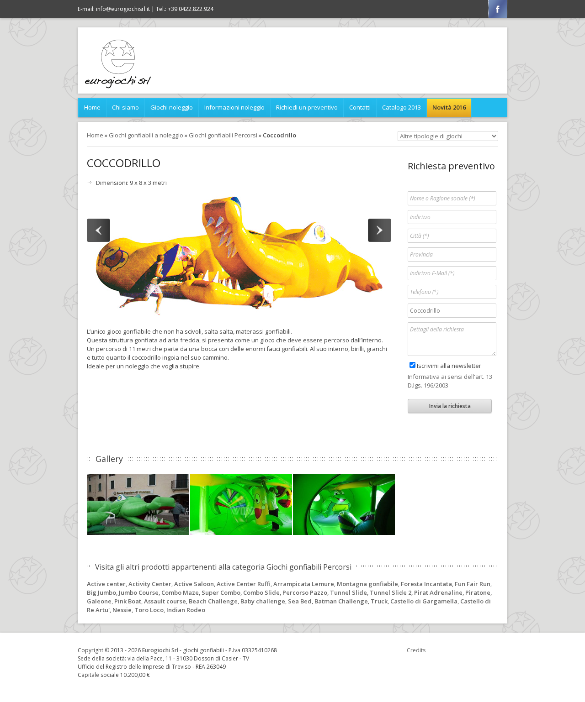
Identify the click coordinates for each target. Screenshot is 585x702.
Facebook (498, 9)
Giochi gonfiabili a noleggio (146, 135)
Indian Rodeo (185, 610)
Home (92, 107)
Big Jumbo (101, 592)
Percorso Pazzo (304, 592)
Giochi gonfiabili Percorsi (223, 135)
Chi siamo (125, 107)
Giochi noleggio (171, 107)
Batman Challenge (341, 601)
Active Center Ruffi (244, 584)
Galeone (99, 601)
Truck (379, 601)
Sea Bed (300, 601)
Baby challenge (262, 601)
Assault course (165, 601)
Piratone (477, 592)
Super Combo (221, 592)
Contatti (360, 107)
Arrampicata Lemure (303, 584)
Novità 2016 (449, 107)
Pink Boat (127, 601)
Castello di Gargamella (423, 601)
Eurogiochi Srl (160, 650)
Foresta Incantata (426, 584)
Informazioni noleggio (234, 107)
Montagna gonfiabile (367, 584)
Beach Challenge (213, 601)
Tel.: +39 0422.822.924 (184, 9)
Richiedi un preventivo (307, 107)
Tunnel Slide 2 (390, 592)
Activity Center (149, 584)
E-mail (114, 9)
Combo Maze (180, 592)
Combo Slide (261, 592)
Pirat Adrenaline (438, 592)
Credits (416, 650)
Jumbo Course (139, 592)
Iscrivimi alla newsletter (449, 365)
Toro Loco (149, 610)
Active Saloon (194, 584)
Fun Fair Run (472, 584)
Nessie (122, 610)
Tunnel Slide (348, 592)
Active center (106, 584)
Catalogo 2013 (401, 107)
